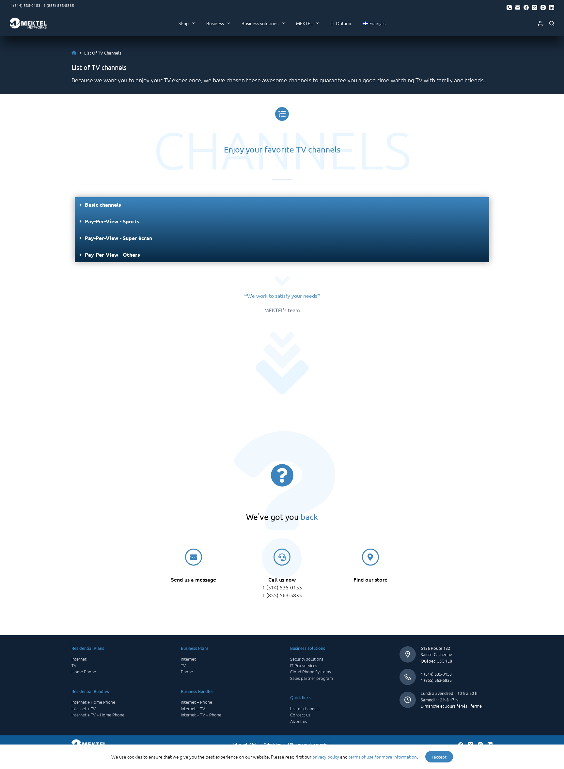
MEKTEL (304, 23)
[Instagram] (543, 7)
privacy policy (325, 756)
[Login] (540, 23)
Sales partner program (311, 678)
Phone (187, 671)
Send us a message (193, 579)
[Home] (73, 52)
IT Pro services (303, 665)
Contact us (300, 715)
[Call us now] (282, 557)
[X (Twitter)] (534, 7)
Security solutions (306, 659)
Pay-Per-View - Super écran (118, 237)
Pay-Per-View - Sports (112, 221)
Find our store (370, 579)
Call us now (282, 579)
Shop (184, 23)
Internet (78, 659)
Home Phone (83, 671)
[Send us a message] (193, 557)
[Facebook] (526, 7)
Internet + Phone (196, 702)
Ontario (342, 23)
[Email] (517, 7)
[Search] (551, 23)
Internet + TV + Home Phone (97, 715)
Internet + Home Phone (93, 702)
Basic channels (103, 204)
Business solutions (260, 23)
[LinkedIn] (551, 7)
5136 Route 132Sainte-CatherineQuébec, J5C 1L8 (436, 654)
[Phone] (509, 7)
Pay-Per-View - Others (112, 254)
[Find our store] (370, 557)
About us (298, 721)
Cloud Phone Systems (310, 671)
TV (73, 665)
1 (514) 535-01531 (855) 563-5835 (436, 677)
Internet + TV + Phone (201, 715)
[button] (282, 204)
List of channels (305, 708)
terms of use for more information (383, 756)
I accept (439, 757)
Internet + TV (83, 708)
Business (215, 23)
